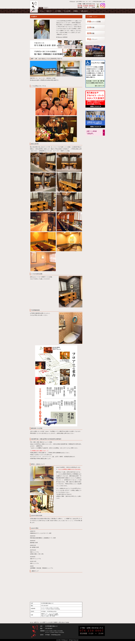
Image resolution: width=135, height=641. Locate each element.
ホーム (41, 11)
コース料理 (58, 11)
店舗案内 (75, 11)
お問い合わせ (84, 11)
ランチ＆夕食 (67, 11)
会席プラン (49, 11)
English (45, 7)
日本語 (40, 7)
